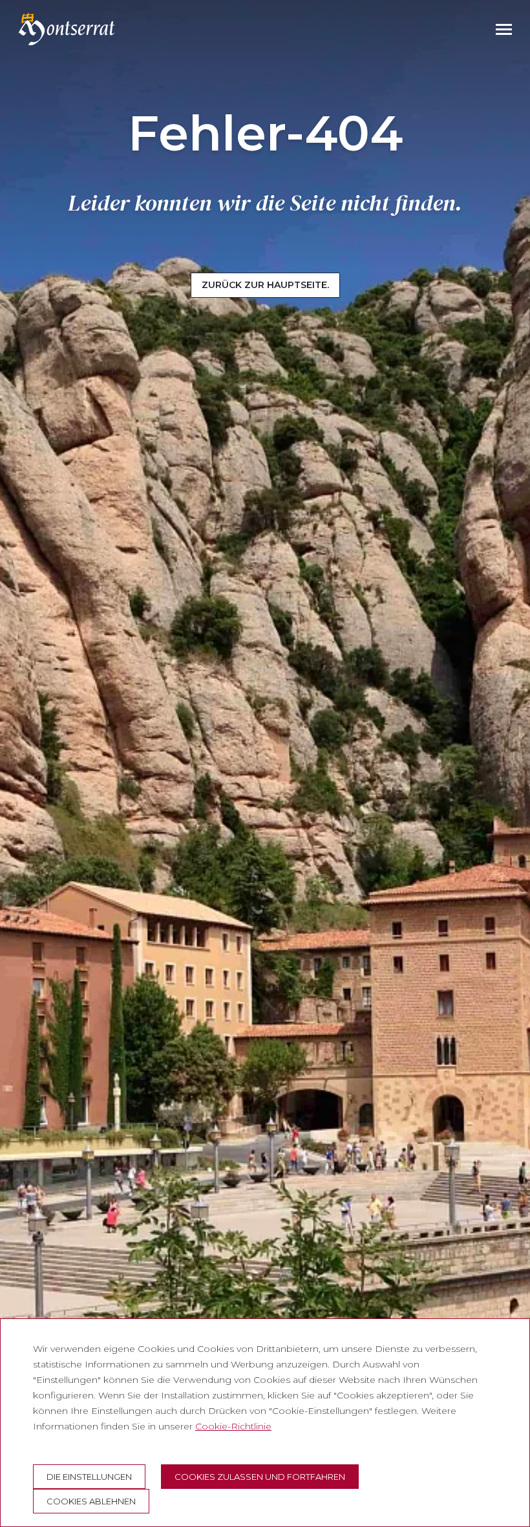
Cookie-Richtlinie (233, 1426)
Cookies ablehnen (91, 1501)
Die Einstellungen (89, 1476)
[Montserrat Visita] (66, 29)
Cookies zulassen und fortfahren (260, 1476)
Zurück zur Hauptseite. (265, 285)
